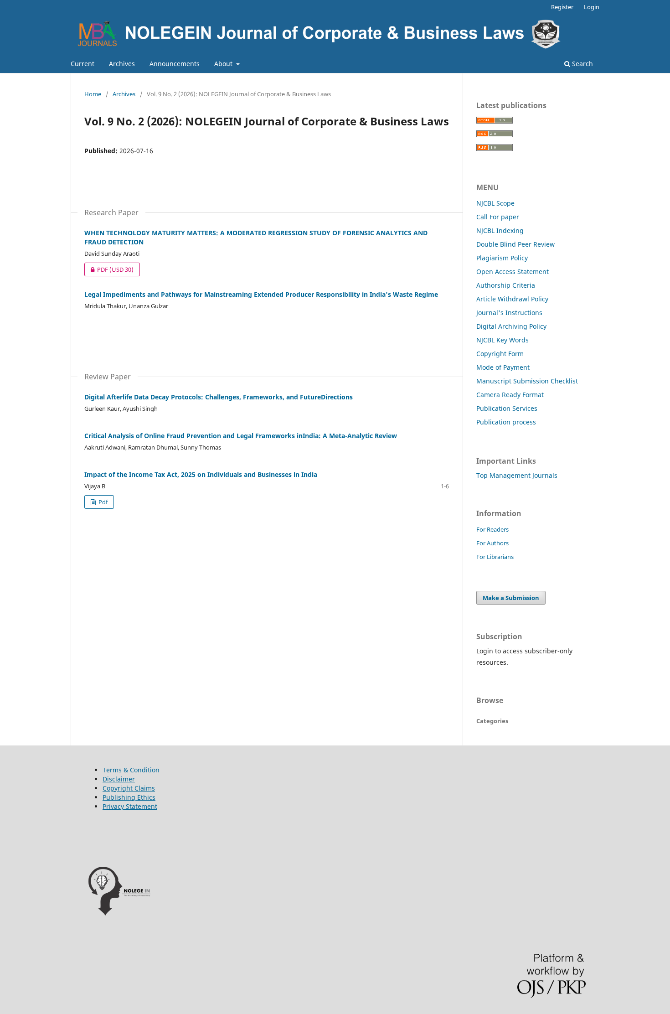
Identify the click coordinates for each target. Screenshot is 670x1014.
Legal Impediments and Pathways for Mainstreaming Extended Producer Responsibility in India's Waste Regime (261, 294)
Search (581, 63)
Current (82, 63)
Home (92, 94)
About (224, 63)
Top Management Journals (516, 475)
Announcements (174, 63)
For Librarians (495, 557)
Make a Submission (511, 598)
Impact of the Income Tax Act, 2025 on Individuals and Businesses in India (200, 474)
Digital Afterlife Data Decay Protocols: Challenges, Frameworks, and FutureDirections (218, 397)
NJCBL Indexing (500, 230)
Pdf (102, 502)
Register (562, 7)
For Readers (492, 529)
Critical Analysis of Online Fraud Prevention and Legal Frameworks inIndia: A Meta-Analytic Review (240, 435)
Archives (122, 63)
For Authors (492, 543)
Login (591, 7)
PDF (109, 269)
